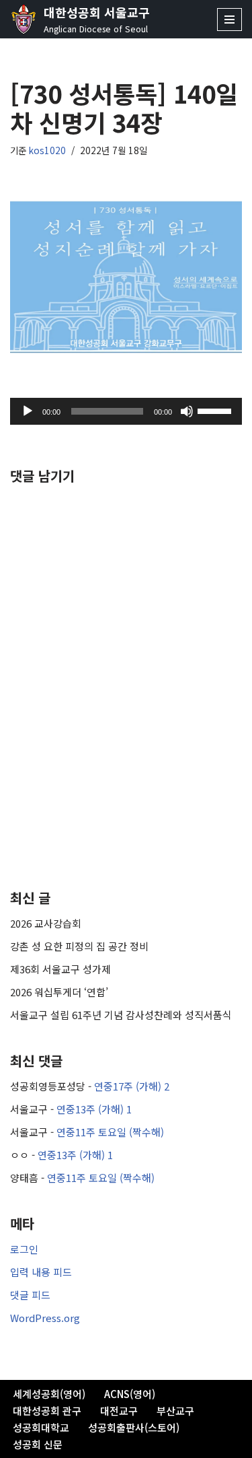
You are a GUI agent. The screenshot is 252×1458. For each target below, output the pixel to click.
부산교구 (175, 1410)
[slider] (216, 410)
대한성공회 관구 (47, 1410)
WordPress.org (45, 1318)
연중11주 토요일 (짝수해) (110, 1132)
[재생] (27, 411)
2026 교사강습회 (45, 923)
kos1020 (47, 150)
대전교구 (119, 1410)
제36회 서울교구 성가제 (60, 969)
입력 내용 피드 (41, 1272)
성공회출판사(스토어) (133, 1427)
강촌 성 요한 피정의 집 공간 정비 (79, 946)
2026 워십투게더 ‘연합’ (59, 992)
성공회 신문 (37, 1444)
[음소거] (187, 411)
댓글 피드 (30, 1295)
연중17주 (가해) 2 (131, 1086)
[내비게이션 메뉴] (229, 19)
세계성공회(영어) (49, 1394)
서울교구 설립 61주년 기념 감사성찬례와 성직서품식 (121, 1015)
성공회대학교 (41, 1427)
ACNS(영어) (129, 1394)
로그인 (24, 1249)
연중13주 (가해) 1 (94, 1109)
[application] (126, 411)
